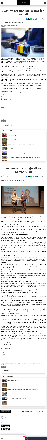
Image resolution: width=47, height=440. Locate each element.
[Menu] (45, 3)
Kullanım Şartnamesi (4, 419)
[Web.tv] (46, 412)
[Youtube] (43, 412)
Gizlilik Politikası (3, 416)
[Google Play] (23, 426)
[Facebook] (31, 412)
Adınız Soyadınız (5, 103)
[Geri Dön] (2, 3)
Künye (2, 421)
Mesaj (2, 107)
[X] (34, 412)
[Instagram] (37, 412)
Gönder (3, 121)
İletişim (2, 422)
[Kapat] (24, 436)
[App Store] (23, 429)
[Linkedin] (40, 412)
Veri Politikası (3, 418)
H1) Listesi (38, 88)
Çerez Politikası (3, 417)
